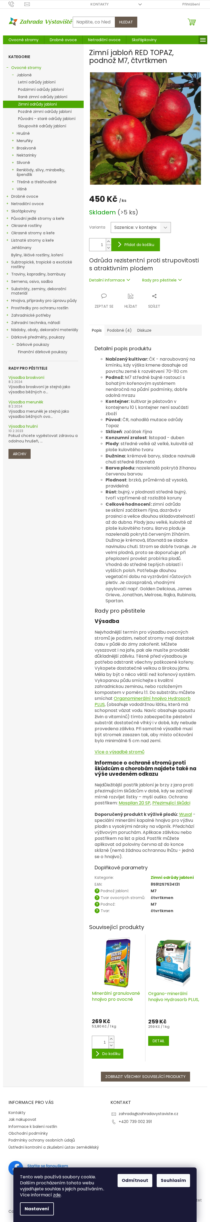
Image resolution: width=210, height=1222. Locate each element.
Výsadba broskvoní (26, 378)
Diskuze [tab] (144, 330)
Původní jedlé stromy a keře (37, 218)
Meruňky (25, 140)
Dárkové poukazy (33, 344)
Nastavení (37, 1209)
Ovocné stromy (26, 67)
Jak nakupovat (22, 1119)
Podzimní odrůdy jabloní (41, 89)
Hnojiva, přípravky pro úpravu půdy (44, 300)
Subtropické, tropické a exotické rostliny (41, 264)
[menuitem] (23, 39)
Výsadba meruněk (25, 402)
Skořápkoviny (23, 211)
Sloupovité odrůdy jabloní (42, 126)
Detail (159, 1041)
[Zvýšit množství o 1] (108, 241)
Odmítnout (135, 1180)
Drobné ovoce (24, 196)
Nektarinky (26, 155)
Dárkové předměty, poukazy (38, 337)
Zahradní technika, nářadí (35, 322)
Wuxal (185, 814)
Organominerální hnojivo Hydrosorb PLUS (143, 701)
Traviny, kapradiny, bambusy (38, 274)
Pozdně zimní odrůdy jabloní (45, 111)
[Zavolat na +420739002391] (16, 4)
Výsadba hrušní (23, 426)
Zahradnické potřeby (31, 315)
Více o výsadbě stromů (119, 752)
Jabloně (24, 75)
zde (57, 1195)
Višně (22, 189)
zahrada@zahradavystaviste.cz (148, 1113)
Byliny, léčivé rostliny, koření (37, 255)
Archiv (19, 454)
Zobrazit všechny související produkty (145, 1076)
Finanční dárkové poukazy (42, 352)
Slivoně (23, 162)
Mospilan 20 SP (134, 803)
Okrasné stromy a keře (33, 233)
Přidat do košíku (139, 244)
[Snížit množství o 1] (108, 248)
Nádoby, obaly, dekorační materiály (44, 330)
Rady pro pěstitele (159, 280)
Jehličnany (21, 247)
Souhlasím (173, 1180)
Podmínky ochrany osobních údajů (41, 1140)
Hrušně (23, 133)
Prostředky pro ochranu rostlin (39, 308)
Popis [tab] (97, 330)
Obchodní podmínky (28, 1133)
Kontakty (100, 4)
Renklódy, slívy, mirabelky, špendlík (41, 172)
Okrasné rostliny (26, 225)
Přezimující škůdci (171, 803)
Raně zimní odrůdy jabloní (42, 97)
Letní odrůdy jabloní (37, 82)
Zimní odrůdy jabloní (37, 104)
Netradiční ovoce (27, 203)
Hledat (126, 22)
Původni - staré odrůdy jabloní (46, 118)
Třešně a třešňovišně (37, 182)
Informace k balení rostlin (32, 1126)
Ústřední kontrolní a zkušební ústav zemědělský (53, 1147)
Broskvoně (26, 148)
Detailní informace (107, 280)
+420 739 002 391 (135, 1121)
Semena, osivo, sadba (32, 281)
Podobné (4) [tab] (119, 330)
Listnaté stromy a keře (32, 240)
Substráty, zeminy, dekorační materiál (38, 291)
